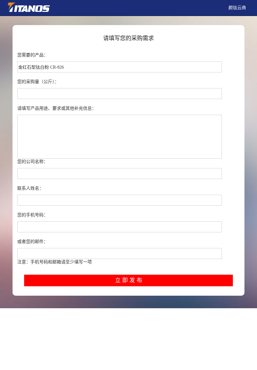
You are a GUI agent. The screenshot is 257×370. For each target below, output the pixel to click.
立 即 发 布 (128, 280)
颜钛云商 (237, 7)
